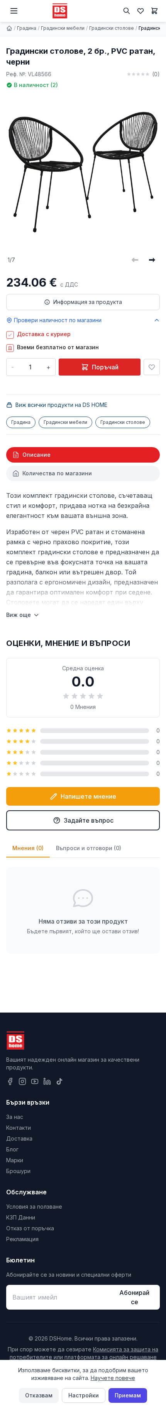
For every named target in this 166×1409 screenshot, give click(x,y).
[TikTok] (59, 1081)
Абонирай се (134, 1297)
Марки (14, 1160)
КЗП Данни (20, 1217)
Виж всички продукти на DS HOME (61, 404)
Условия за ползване (34, 1206)
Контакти (18, 1127)
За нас (14, 1117)
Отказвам (39, 1395)
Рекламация (22, 1239)
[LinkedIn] (47, 1081)
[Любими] (140, 10)
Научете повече (113, 1378)
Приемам (128, 1395)
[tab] (83, 455)
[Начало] (9, 28)
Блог (12, 1149)
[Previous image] (135, 260)
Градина (26, 28)
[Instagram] (22, 1081)
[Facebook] (10, 1081)
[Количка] (154, 10)
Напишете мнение (88, 796)
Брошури (18, 1171)
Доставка (19, 1138)
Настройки (83, 1395)
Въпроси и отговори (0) (88, 848)
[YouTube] (35, 1081)
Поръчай (105, 367)
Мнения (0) (28, 848)
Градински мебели (63, 28)
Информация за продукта (87, 302)
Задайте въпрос (88, 820)
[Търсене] (126, 10)
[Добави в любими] (152, 367)
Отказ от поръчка (30, 1228)
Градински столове (111, 28)
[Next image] (152, 260)
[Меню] (14, 11)
